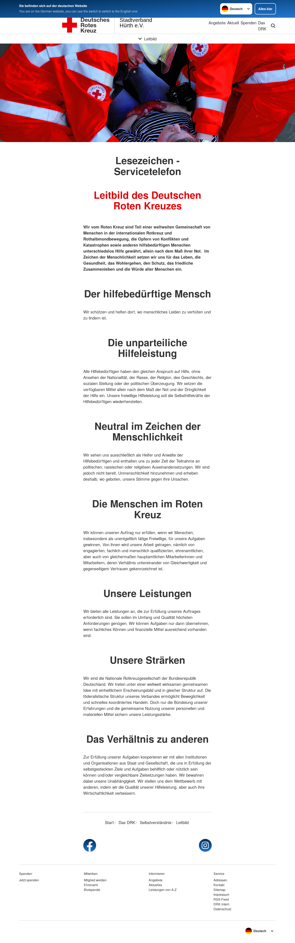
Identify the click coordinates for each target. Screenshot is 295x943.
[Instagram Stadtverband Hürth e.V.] (205, 845)
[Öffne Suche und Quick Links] (273, 26)
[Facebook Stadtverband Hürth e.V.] (89, 845)
